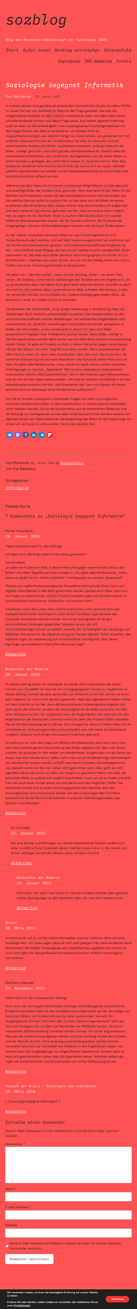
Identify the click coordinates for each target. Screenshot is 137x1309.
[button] (10, 435)
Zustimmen (117, 1299)
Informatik (17, 487)
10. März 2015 (20, 928)
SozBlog (36, 19)
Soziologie (71, 462)
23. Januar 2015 (34, 883)
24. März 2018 (20, 1091)
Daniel (11, 922)
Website (11, 1225)
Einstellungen (22, 1305)
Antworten (15, 654)
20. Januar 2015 (22, 674)
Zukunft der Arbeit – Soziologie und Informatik (50, 1086)
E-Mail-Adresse (18, 1207)
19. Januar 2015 (22, 536)
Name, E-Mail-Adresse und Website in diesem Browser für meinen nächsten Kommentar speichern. (65, 1245)
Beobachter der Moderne (26, 669)
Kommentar (15, 1144)
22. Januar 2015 (28, 833)
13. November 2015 (25, 988)
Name (10, 1189)
